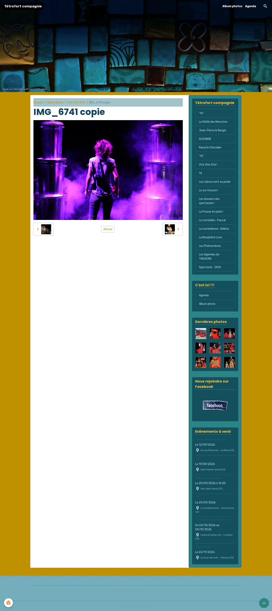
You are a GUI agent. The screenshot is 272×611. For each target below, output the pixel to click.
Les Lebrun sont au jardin (215, 181)
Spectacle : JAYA (210, 267)
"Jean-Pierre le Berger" (211, 439)
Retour (108, 229)
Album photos (232, 6)
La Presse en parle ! (211, 211)
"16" (201, 113)
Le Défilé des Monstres (213, 122)
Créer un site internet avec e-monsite (136, 590)
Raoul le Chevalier (210, 147)
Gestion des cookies (136, 606)
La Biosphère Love (210, 237)
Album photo (55, 102)
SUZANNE (205, 139)
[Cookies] (8, 602)
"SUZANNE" (203, 547)
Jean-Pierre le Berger (212, 130)
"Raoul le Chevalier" (208, 478)
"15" (201, 156)
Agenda (250, 6)
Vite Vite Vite (76, 102)
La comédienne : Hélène (214, 228)
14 (200, 173)
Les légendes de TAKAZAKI (209, 256)
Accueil (38, 102)
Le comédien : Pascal (212, 220)
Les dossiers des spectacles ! (209, 201)
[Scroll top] (264, 603)
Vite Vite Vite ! (208, 164)
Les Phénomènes (210, 246)
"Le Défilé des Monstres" (212, 520)
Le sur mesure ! (208, 190)
